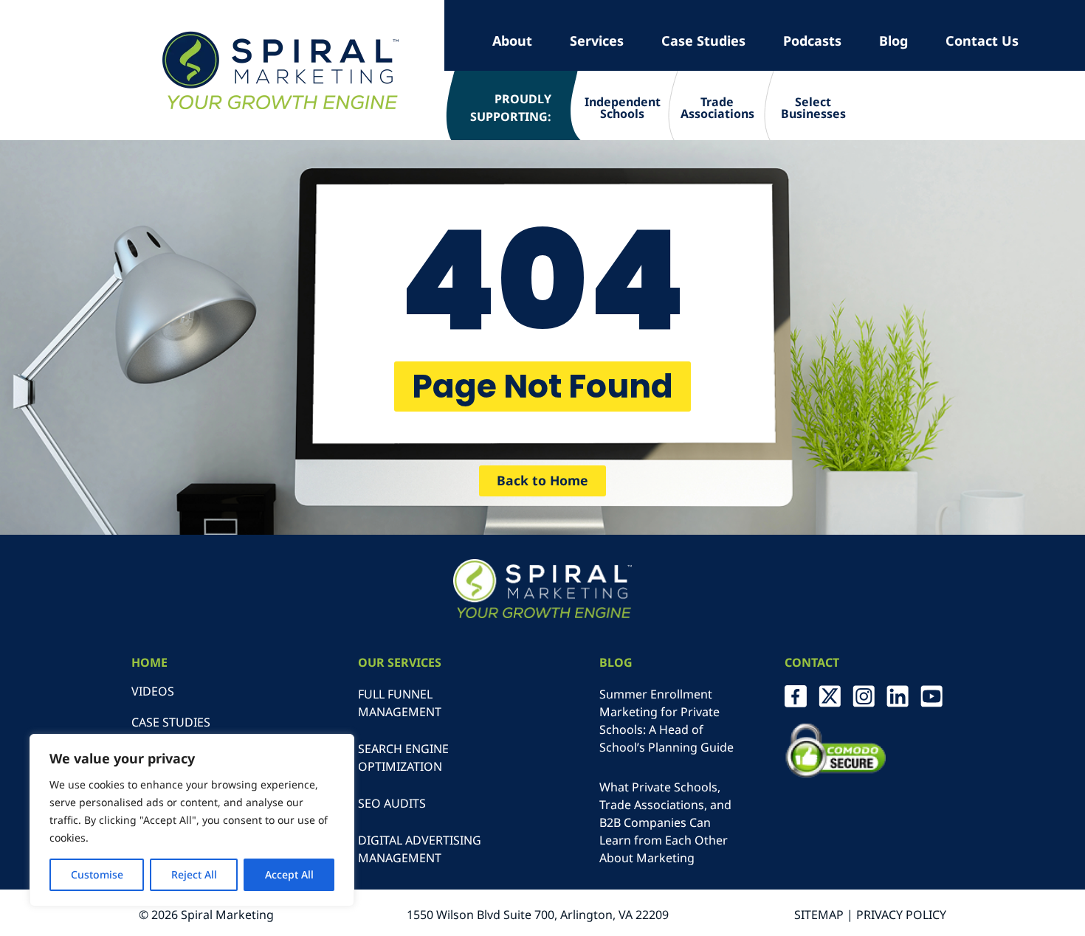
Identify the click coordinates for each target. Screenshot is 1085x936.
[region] (192, 820)
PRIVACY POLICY (901, 914)
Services (597, 40)
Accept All (289, 874)
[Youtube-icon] (931, 696)
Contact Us (982, 40)
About (512, 40)
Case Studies (703, 40)
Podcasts (812, 40)
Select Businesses (813, 107)
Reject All (194, 874)
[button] (542, 386)
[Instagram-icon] (863, 696)
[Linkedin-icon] (897, 696)
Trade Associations (717, 107)
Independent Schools (623, 107)
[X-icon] (830, 696)
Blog (893, 40)
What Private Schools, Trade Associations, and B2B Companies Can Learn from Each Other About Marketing (665, 822)
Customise (97, 874)
